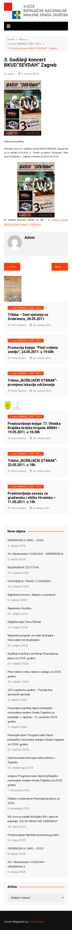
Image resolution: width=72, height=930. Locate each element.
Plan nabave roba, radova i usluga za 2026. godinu (34, 674)
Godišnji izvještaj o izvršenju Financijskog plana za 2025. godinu (33, 656)
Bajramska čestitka (19, 608)
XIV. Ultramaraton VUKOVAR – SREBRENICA (27, 864)
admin (11, 73)
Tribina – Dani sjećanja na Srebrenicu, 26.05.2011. (28, 316)
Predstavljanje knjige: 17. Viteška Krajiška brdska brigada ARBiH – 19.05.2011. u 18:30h (34, 427)
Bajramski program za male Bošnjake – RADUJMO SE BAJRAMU (31, 638)
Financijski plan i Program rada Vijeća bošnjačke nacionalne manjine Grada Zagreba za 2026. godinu (36, 739)
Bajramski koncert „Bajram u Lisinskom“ (32, 594)
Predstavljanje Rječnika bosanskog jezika (33, 835)
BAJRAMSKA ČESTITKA (23, 567)
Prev (14, 266)
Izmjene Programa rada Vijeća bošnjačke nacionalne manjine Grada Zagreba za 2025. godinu (35, 780)
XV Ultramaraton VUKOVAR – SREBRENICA (35, 553)
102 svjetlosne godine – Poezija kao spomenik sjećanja (30, 692)
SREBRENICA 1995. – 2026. (26, 540)
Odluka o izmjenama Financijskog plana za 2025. (34, 801)
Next (58, 266)
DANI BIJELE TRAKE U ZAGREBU (29, 581)
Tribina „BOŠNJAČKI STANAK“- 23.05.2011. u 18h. (32, 462)
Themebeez (36, 921)
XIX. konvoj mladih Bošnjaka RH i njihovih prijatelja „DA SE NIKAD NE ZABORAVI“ (33, 819)
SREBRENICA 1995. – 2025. (26, 848)
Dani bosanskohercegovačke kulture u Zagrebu (31, 760)
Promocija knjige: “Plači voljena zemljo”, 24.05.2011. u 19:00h (33, 349)
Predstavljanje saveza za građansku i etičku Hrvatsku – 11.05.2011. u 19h (32, 497)
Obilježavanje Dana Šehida (24, 622)
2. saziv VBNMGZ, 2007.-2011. (25, 307)
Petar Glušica (18, 325)
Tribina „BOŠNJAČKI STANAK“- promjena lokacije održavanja (32, 382)
